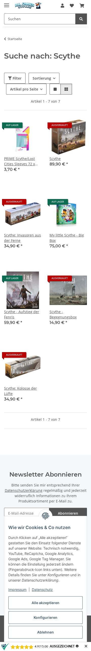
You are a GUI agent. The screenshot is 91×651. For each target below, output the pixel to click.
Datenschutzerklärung (23, 490)
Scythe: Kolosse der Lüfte (20, 391)
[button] (62, 6)
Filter (16, 78)
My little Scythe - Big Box (67, 238)
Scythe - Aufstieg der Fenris (21, 314)
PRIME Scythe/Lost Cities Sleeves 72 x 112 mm (19, 161)
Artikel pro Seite (24, 89)
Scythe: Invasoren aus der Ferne (22, 238)
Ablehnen (45, 632)
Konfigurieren (45, 617)
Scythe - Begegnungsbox (63, 314)
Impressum (17, 589)
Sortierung (42, 78)
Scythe (55, 158)
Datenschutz (42, 589)
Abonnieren (68, 513)
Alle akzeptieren (45, 603)
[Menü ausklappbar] (6, 3)
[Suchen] (81, 18)
